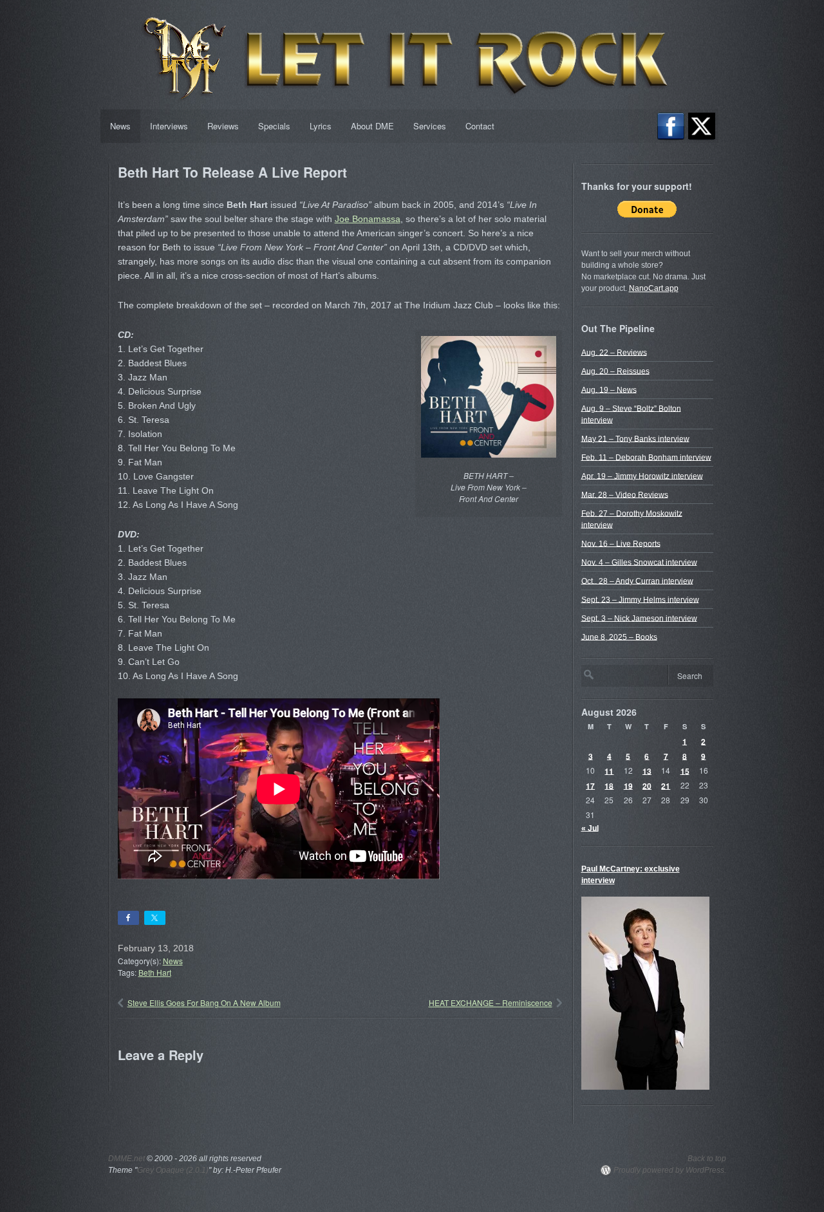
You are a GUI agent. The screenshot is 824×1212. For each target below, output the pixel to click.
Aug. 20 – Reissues (615, 370)
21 (665, 785)
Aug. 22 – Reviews (614, 352)
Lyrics (321, 126)
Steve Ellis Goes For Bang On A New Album (204, 1002)
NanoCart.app (654, 288)
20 (646, 785)
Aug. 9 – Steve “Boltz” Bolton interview (631, 414)
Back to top (707, 1158)
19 (628, 785)
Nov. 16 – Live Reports (620, 543)
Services (429, 126)
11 (608, 770)
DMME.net (126, 1158)
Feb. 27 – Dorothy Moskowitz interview (631, 518)
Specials (274, 126)
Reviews (223, 126)
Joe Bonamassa (367, 219)
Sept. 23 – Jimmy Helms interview (640, 599)
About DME (372, 126)
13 (646, 770)
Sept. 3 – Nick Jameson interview (639, 617)
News (120, 126)
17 (590, 785)
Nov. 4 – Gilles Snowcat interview (639, 561)
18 (608, 785)
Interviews (169, 126)
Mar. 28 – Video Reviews (624, 494)
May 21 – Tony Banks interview (635, 438)
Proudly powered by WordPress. (669, 1170)
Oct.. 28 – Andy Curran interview (637, 580)
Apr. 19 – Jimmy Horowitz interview (642, 475)
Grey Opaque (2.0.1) (173, 1170)
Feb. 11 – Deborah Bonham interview (646, 456)
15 (684, 770)
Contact (479, 126)
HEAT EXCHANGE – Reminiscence (490, 1002)
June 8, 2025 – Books (619, 636)
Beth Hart (154, 972)
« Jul (590, 827)
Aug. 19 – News (609, 389)
